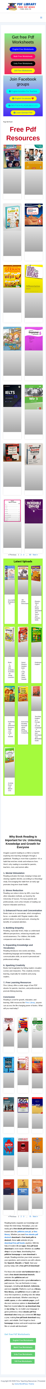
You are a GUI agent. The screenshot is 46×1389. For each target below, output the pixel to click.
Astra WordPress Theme (24, 1384)
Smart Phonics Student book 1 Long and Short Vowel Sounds (24, 671)
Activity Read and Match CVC (10, 786)
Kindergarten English (39, 663)
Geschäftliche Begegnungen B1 (12, 602)
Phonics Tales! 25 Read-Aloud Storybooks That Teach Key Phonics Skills (39, 611)
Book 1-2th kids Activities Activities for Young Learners (11, 670)
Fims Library (30, 1003)
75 (30, 1216)
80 (30, 555)
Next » (35, 555)
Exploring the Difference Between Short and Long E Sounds (11, 729)
